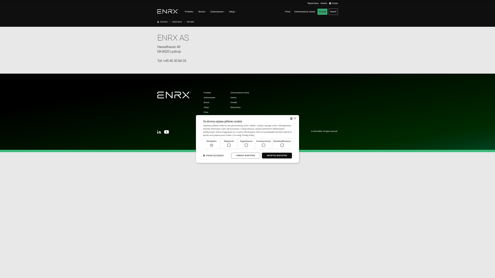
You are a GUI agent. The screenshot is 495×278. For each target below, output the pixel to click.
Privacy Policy (248, 135)
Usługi (232, 11)
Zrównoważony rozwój (239, 93)
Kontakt (233, 102)
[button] (213, 155)
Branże (202, 11)
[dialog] (247, 139)
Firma (206, 112)
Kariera (233, 98)
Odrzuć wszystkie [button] (245, 155)
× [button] (295, 118)
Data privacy (235, 107)
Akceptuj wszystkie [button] (277, 155)
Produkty (189, 11)
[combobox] (291, 118)
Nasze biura (177, 22)
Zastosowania (216, 11)
